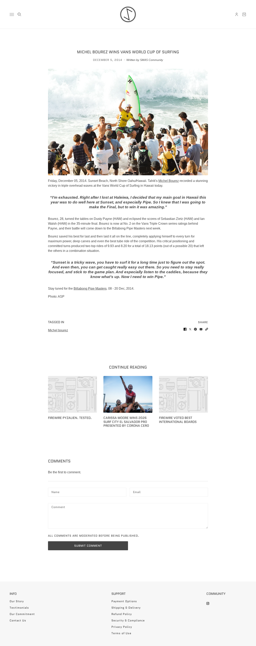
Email (137, 492)
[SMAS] (128, 14)
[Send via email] (201, 329)
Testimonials (19, 608)
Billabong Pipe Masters (90, 288)
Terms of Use (121, 633)
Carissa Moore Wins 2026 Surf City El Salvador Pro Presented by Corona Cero (126, 422)
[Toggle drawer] (12, 14)
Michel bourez (58, 330)
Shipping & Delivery (126, 608)
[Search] (19, 14)
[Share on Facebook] (185, 329)
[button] (206, 329)
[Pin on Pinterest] (195, 329)
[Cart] (244, 14)
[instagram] (208, 603)
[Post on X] (190, 329)
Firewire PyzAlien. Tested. (70, 418)
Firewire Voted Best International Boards (178, 420)
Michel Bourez (168, 180)
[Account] (236, 14)
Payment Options (124, 601)
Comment (58, 507)
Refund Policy (121, 614)
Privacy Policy (121, 627)
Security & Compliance (128, 620)
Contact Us (18, 620)
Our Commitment (22, 614)
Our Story (17, 601)
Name (55, 492)
